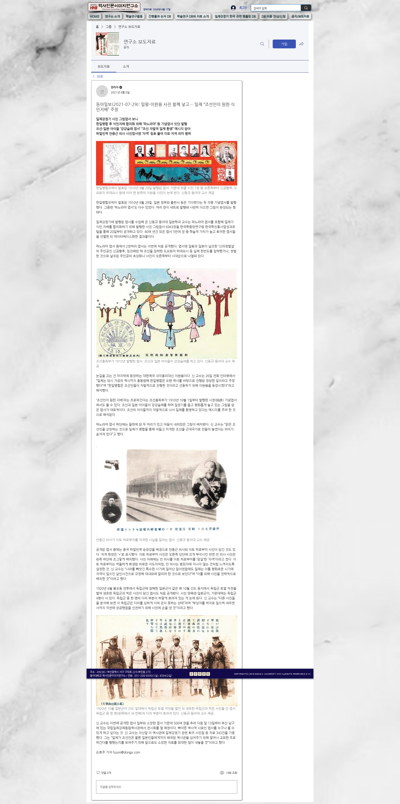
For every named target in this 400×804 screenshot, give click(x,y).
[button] (112, 16)
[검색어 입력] (306, 8)
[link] (104, 66)
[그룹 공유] (301, 44)
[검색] (262, 44)
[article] (166, 440)
